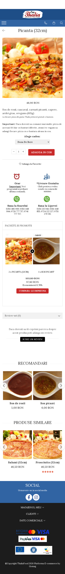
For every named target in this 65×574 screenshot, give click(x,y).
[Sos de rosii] (17, 385)
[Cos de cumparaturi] (53, 23)
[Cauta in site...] (61, 23)
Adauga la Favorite (31, 163)
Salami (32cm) (17, 462)
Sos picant (47, 403)
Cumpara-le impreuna (32, 291)
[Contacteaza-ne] (45, 23)
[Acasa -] (32, 14)
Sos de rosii (17, 403)
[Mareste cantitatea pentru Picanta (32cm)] (23, 151)
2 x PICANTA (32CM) (19, 272)
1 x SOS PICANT (46, 272)
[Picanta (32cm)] (32, 68)
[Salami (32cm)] (17, 444)
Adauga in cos (41, 152)
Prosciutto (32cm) (47, 462)
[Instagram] (36, 497)
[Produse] (4, 23)
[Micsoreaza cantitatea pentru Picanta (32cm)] (14, 151)
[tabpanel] (32, 68)
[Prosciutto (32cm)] (47, 444)
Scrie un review (33, 339)
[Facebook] (29, 497)
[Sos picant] (47, 385)
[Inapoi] (2, 30)
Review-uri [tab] (13, 315)
